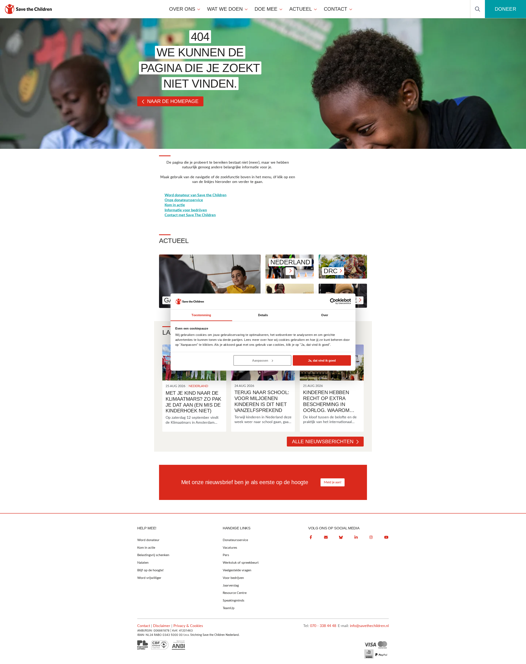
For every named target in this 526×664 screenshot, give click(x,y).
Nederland (198, 386)
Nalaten (143, 562)
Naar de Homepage (172, 101)
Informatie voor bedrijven (186, 210)
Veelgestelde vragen (237, 570)
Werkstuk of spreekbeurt (241, 562)
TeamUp (228, 608)
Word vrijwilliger (149, 578)
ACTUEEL (300, 9)
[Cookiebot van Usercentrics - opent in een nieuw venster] (333, 301)
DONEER (505, 9)
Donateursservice (235, 540)
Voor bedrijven (233, 578)
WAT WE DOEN (225, 9)
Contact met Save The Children (190, 215)
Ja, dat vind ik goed (322, 360)
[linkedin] (356, 537)
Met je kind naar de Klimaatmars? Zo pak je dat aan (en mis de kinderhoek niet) (193, 401)
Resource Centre (235, 593)
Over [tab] (324, 315)
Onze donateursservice (184, 200)
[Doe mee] (281, 9)
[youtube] (386, 537)
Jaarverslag (231, 585)
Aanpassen (260, 360)
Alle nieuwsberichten (322, 441)
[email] (325, 537)
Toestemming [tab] (201, 315)
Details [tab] (263, 315)
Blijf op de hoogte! (150, 570)
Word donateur (148, 540)
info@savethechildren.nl (369, 626)
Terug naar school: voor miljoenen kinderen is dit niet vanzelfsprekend (261, 401)
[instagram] (371, 537)
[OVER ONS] (199, 9)
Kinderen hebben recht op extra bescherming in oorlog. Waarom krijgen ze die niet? (329, 401)
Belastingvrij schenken (153, 555)
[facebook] (310, 537)
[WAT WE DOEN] (246, 9)
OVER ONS (182, 9)
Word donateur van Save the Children (195, 195)
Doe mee (266, 9)
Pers (226, 555)
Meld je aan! (332, 482)
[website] (340, 537)
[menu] (261, 9)
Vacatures (230, 547)
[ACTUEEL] (315, 9)
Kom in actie (175, 205)
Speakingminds (233, 600)
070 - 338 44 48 (323, 626)
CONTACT (335, 9)
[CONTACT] (351, 9)
